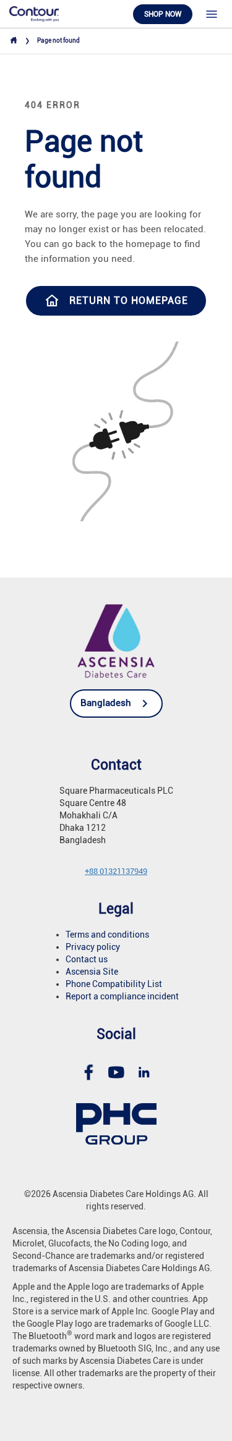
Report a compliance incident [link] (122, 996)
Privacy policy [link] (93, 947)
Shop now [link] (162, 14)
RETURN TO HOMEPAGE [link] (128, 300)
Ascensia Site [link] (92, 972)
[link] (34, 13)
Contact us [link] (87, 959)
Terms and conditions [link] (107, 934)
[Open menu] (211, 14)
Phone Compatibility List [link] (114, 984)
